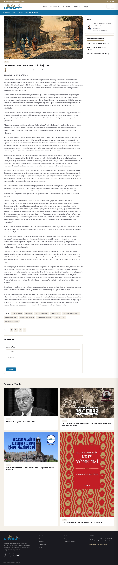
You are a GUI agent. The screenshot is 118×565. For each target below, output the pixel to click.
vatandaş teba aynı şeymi (44, 317)
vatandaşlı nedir (55, 313)
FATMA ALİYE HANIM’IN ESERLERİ (98, 44)
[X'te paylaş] (16, 330)
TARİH (13, 12)
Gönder (11, 369)
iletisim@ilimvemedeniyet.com (98, 544)
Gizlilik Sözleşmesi (69, 541)
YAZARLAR (66, 6)
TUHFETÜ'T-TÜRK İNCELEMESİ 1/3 (98, 54)
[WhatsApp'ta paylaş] (20, 330)
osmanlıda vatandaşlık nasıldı (71, 313)
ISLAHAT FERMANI (17, 313)
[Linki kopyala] (24, 330)
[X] (108, 1)
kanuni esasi (28, 313)
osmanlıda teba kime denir (27, 317)
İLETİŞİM (85, 6)
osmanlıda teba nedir (10, 317)
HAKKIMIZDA (76, 6)
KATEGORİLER (54, 6)
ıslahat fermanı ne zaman (11, 321)
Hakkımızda (42, 544)
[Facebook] (105, 1)
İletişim (41, 547)
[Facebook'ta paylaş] (11, 330)
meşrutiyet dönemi (60, 317)
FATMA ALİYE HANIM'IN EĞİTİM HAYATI (97, 49)
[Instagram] (110, 1)
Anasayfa (7, 12)
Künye (65, 539)
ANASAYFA (44, 6)
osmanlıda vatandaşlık (41, 313)
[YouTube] (113, 1)
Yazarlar (41, 541)
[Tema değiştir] (108, 6)
